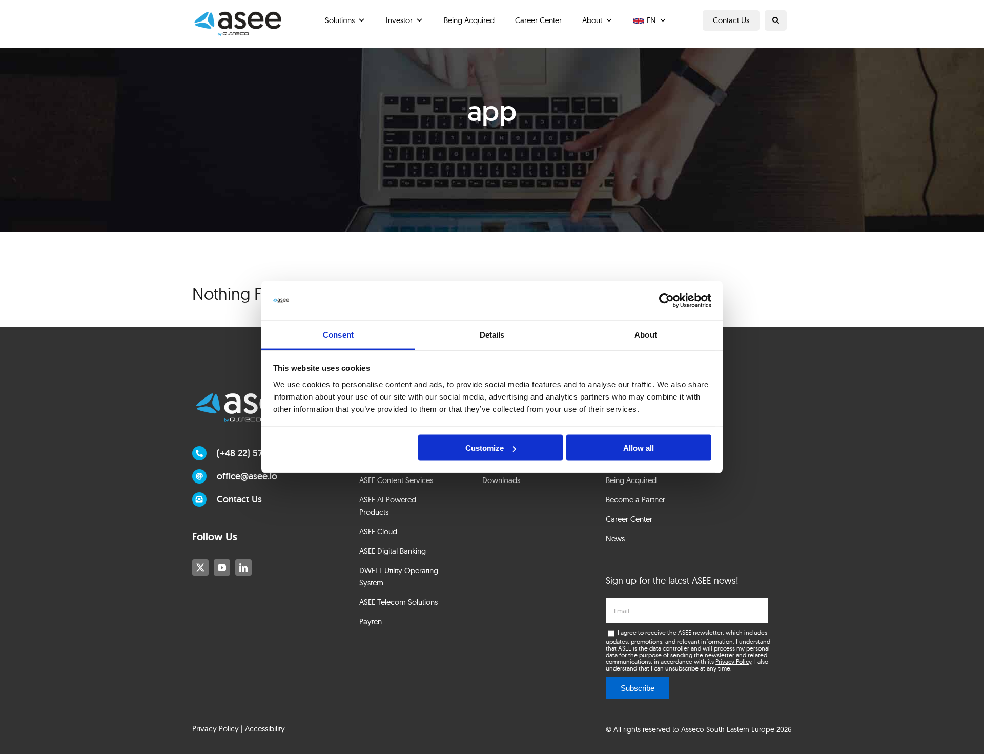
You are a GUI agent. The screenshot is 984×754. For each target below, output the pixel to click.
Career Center (538, 20)
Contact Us (731, 20)
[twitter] (200, 567)
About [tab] (645, 334)
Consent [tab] (338, 334)
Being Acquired (469, 20)
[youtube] (222, 567)
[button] (776, 20)
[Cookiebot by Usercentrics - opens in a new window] (666, 300)
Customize (484, 448)
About (592, 20)
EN (651, 20)
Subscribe (637, 688)
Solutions (340, 20)
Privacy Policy (733, 661)
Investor (399, 20)
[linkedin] (243, 567)
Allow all (638, 448)
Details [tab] (492, 334)
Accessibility (265, 729)
